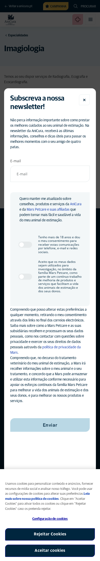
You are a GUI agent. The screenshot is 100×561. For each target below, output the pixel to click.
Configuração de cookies (50, 519)
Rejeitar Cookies (50, 534)
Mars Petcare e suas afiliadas (48, 209)
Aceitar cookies (50, 550)
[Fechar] (84, 99)
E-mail (15, 160)
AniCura (76, 204)
